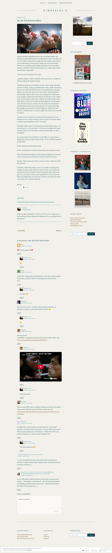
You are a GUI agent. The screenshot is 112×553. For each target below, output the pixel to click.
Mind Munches (20, 198)
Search (90, 43)
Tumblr (45, 534)
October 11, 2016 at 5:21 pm (29, 349)
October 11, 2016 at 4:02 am (26, 246)
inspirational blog (34, 202)
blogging (27, 202)
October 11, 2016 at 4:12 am (26, 272)
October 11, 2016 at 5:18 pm (26, 331)
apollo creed (19, 202)
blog (24, 202)
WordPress (46, 536)
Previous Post (21, 230)
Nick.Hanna (23, 401)
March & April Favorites (76, 225)
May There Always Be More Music (78, 221)
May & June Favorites (75, 220)
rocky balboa (41, 202)
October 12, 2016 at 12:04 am (29, 390)
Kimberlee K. (56, 10)
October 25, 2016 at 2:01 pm (23, 456)
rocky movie (51, 202)
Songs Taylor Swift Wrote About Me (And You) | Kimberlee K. (30, 454)
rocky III (47, 202)
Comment (56, 511)
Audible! (89, 83)
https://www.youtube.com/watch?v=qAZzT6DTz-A (32, 340)
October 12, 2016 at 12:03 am (29, 443)
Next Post (58, 230)
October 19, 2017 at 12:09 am (27, 475)
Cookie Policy (29, 550)
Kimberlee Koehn (27, 257)
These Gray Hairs (74, 223)
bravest (47, 150)
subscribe (91, 233)
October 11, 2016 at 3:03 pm (26, 303)
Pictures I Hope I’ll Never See (77, 218)
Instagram (46, 538)
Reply (19, 253)
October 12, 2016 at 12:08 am (29, 318)
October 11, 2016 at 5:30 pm (26, 403)
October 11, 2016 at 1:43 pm (29, 259)
